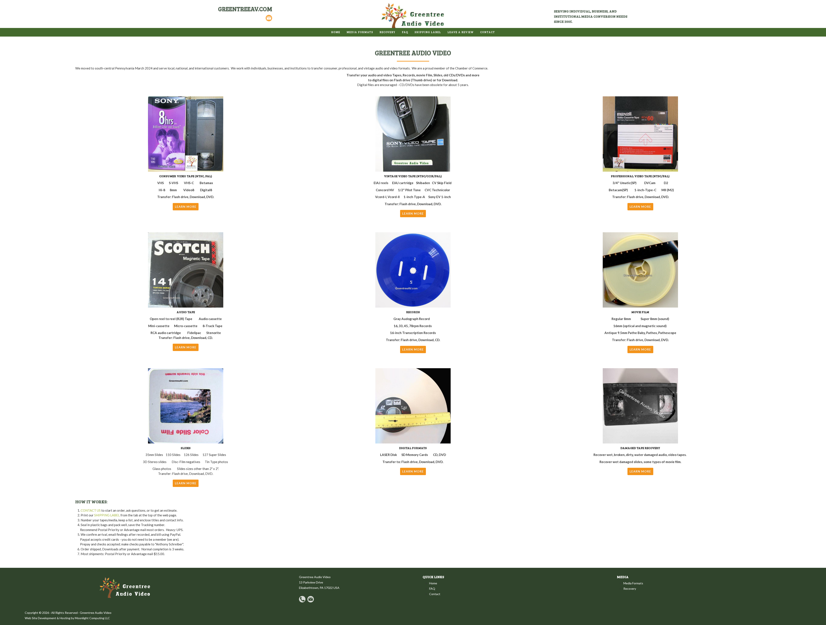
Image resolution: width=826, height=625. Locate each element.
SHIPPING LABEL (107, 515)
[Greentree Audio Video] (413, 15)
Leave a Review (460, 32)
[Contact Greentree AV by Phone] (302, 598)
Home (335, 32)
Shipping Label (428, 32)
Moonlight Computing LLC (92, 618)
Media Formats (633, 583)
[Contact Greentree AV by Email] (269, 18)
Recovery (387, 32)
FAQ (405, 32)
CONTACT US (91, 510)
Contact (434, 594)
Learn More (185, 206)
